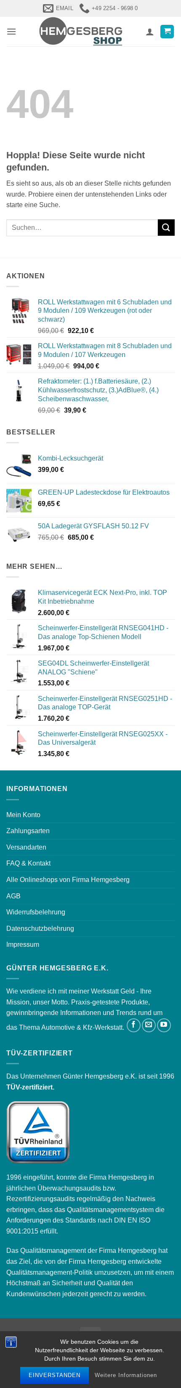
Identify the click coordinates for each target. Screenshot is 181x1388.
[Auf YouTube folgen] (164, 1025)
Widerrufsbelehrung (35, 912)
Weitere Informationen (126, 1375)
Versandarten (26, 847)
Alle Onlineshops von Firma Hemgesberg (68, 879)
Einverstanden (54, 1375)
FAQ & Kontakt (28, 863)
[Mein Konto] (150, 31)
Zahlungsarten (28, 830)
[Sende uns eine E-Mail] (149, 1025)
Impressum (22, 944)
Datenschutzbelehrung (40, 928)
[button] (11, 31)
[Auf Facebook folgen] (134, 1025)
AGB (13, 896)
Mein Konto (23, 814)
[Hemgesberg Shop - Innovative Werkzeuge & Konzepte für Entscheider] (81, 31)
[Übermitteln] (166, 227)
